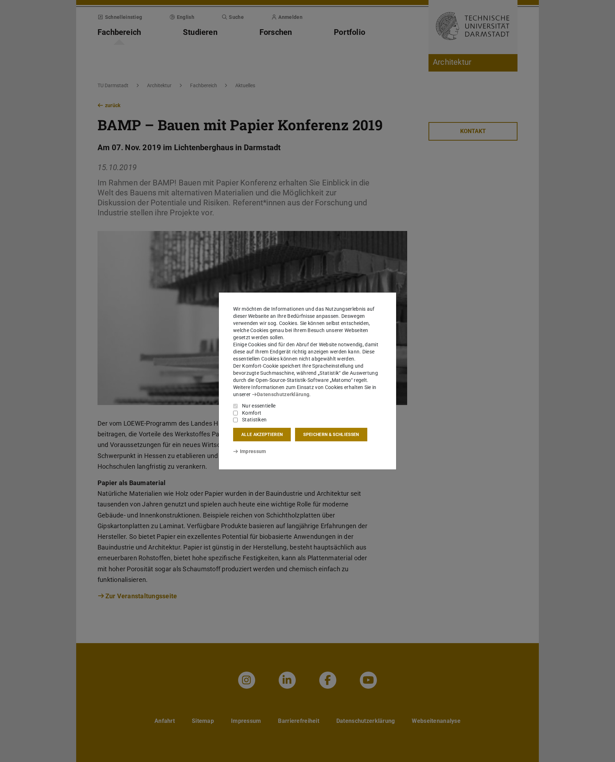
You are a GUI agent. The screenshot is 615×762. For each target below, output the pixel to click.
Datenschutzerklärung (283, 394)
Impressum (253, 451)
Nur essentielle (259, 406)
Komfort (251, 413)
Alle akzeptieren (262, 434)
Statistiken (254, 419)
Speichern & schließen (331, 434)
